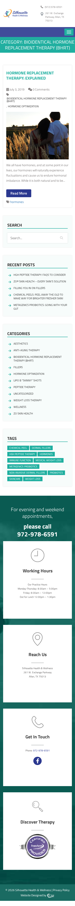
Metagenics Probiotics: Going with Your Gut (40, 307)
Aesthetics (21, 343)
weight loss (32, 479)
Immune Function (20, 460)
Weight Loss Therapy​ (28, 400)
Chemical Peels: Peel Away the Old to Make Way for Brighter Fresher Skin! (38, 296)
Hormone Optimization (23, 106)
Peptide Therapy (24, 387)
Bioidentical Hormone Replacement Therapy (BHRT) (37, 100)
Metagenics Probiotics (23, 466)
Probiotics (56, 473)
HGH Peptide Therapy (22, 454)
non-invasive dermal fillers (27, 473)
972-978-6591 (37, 534)
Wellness (20, 407)
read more (18, 193)
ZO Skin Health (23, 413)
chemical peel (18, 448)
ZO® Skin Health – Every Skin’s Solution (40, 281)
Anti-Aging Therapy (27, 350)
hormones (17, 201)
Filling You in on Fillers (29, 288)
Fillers (18, 367)
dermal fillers (41, 448)
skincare (14, 479)
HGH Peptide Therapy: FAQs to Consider (40, 275)
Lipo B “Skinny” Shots (27, 380)
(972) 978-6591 (53, 7)
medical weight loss (48, 460)
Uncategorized (23, 394)
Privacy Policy (61, 890)
